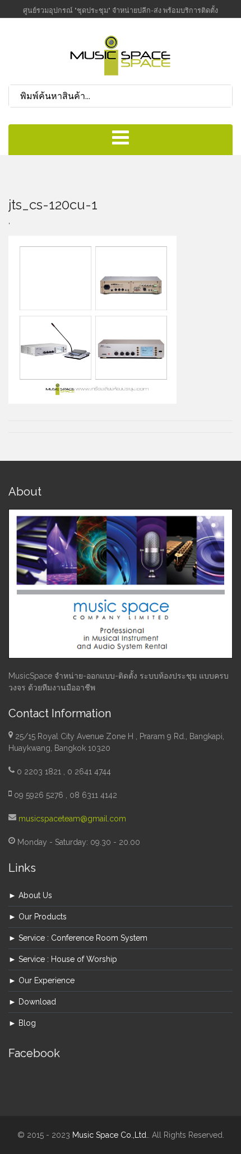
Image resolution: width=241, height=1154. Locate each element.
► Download (32, 1001)
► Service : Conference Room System (77, 937)
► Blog (22, 1022)
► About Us (30, 895)
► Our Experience (41, 980)
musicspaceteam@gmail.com (72, 818)
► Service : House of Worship (62, 959)
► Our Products (37, 916)
